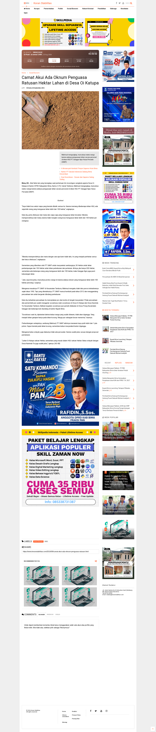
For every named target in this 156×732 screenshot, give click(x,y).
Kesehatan (124, 8)
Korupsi (37, 8)
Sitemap (64, 722)
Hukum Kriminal (87, 8)
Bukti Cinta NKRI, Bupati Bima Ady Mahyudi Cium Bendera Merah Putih (116, 435)
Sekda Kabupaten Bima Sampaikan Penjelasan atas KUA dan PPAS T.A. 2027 (122, 329)
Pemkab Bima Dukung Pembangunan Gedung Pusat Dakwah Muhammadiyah (120, 351)
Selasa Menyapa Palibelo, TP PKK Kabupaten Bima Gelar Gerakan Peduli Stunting (121, 318)
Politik (60, 8)
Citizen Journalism (65, 715)
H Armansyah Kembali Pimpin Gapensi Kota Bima (79, 168)
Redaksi (74, 711)
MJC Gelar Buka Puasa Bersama (76, 581)
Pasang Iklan (75, 718)
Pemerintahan (49, 8)
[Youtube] (123, 3)
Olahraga (113, 8)
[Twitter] (120, 3)
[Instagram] (106, 711)
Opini (25, 13)
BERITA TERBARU (111, 310)
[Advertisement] (38, 164)
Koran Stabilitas (43, 3)
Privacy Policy (76, 715)
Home (27, 8)
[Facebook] (116, 3)
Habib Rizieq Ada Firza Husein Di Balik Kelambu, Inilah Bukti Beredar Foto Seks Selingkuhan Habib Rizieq (116, 481)
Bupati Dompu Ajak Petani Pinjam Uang (78, 602)
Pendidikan (102, 8)
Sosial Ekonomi (72, 8)
